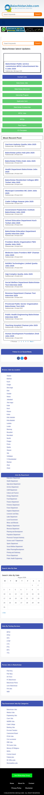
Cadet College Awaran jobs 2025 (19, 201)
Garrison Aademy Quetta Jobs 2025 (20, 144)
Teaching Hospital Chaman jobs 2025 (21, 325)
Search (37, 14)
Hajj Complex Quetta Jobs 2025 (19, 274)
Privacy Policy (16, 788)
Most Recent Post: (12, 138)
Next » (32, 341)
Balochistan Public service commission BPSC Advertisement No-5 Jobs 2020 (22, 66)
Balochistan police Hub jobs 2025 (19, 153)
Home (12, 783)
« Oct (4, 613)
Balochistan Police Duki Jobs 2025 (20, 161)
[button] (3, 22)
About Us (21, 783)
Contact (31, 783)
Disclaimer (29, 788)
